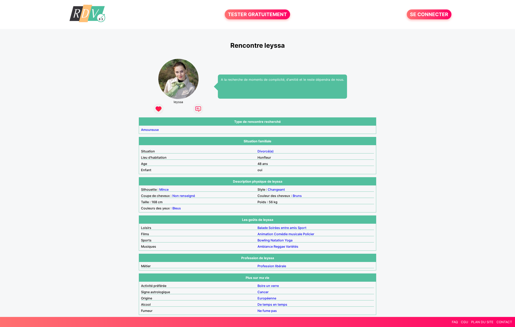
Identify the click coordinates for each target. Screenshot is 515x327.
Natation (277, 240)
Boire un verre (268, 286)
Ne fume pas (267, 311)
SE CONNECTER (429, 14)
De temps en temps (272, 304)
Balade (263, 228)
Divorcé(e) (266, 151)
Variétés (292, 246)
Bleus (176, 208)
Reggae (279, 246)
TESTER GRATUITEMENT (257, 14)
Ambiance (265, 246)
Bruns (297, 196)
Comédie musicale (288, 234)
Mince (164, 189)
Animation (265, 234)
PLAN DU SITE (482, 322)
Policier (308, 234)
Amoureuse (150, 130)
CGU (464, 322)
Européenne (267, 298)
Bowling (264, 240)
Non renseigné (183, 196)
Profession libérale (272, 266)
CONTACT (504, 322)
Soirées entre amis (283, 228)
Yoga (289, 240)
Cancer (263, 292)
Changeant (276, 189)
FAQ (455, 322)
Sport (302, 228)
